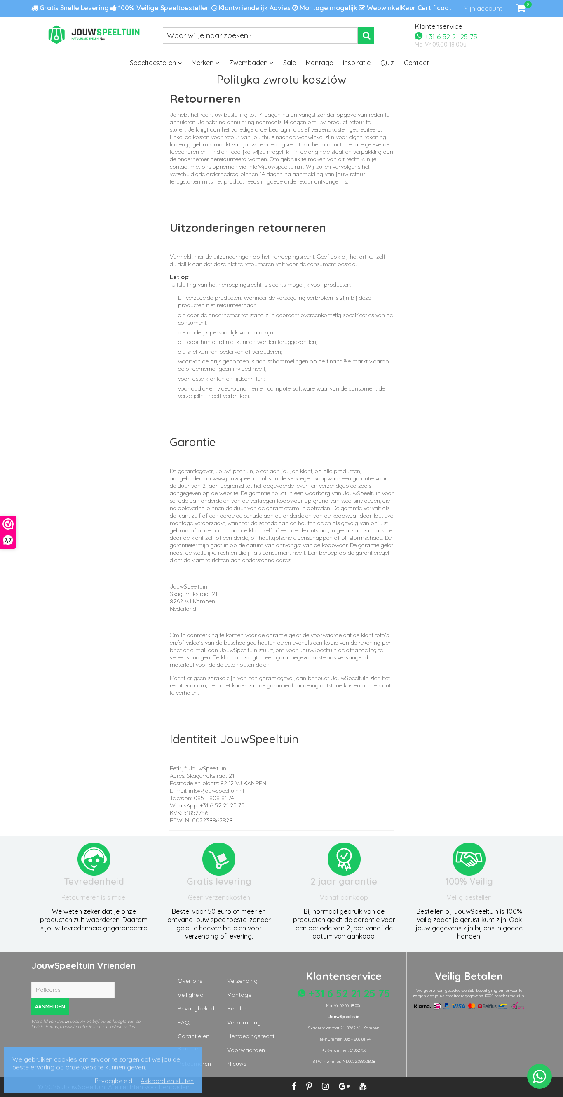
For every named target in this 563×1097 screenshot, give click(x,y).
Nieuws (236, 1063)
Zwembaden (249, 63)
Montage (319, 63)
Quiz (387, 63)
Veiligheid (191, 994)
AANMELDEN (50, 1006)
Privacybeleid (196, 1008)
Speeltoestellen (154, 63)
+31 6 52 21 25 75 (450, 36)
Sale (289, 63)
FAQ (184, 1022)
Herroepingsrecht (250, 1036)
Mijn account (483, 8)
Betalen (237, 1008)
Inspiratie (357, 63)
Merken (203, 63)
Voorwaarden (246, 1050)
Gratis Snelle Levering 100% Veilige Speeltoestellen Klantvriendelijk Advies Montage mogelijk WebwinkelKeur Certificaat (244, 8)
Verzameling (244, 1022)
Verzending (242, 980)
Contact (416, 63)
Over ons (190, 980)
